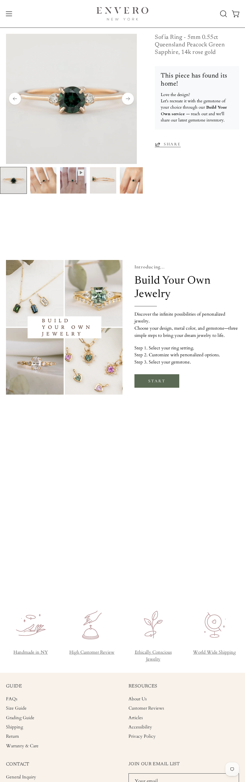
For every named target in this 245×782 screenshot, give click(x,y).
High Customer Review (91, 652)
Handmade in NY (30, 652)
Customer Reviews (146, 708)
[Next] (128, 99)
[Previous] (15, 99)
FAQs (11, 699)
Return (12, 737)
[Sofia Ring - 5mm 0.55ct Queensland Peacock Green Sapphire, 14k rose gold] (13, 180)
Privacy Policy (142, 737)
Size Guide (16, 708)
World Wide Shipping (214, 652)
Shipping (14, 727)
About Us (137, 699)
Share (172, 144)
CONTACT (18, 764)
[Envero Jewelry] (122, 13)
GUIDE (14, 686)
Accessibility (140, 727)
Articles (135, 718)
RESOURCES (142, 686)
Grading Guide (20, 718)
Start (156, 381)
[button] (223, 14)
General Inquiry (21, 777)
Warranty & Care (22, 746)
